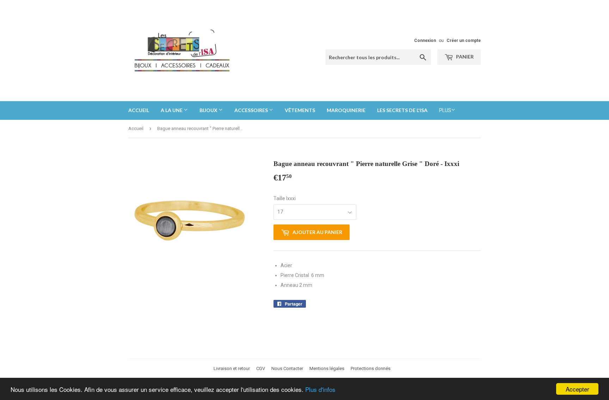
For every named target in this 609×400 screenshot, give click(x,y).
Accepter (577, 388)
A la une (172, 110)
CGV (260, 368)
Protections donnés (370, 368)
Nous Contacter (287, 368)
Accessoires (251, 110)
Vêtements (300, 110)
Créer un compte (464, 40)
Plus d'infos (320, 389)
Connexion (425, 40)
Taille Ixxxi (284, 198)
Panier (464, 57)
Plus (445, 110)
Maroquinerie (346, 110)
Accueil (138, 110)
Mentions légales (326, 368)
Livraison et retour (232, 368)
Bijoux (209, 110)
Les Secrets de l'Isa (402, 110)
